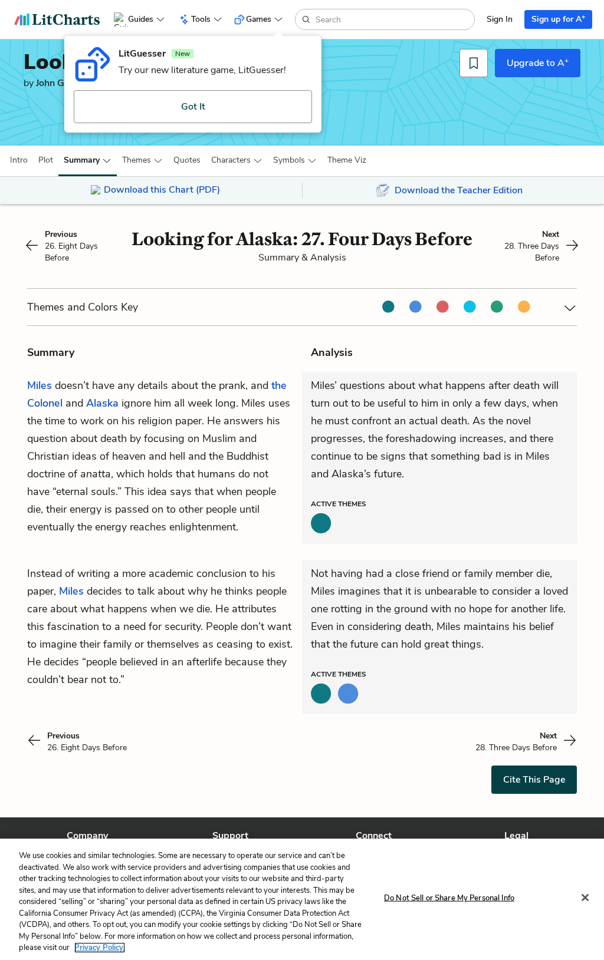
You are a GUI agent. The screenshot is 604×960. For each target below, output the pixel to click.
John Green (59, 83)
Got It (193, 106)
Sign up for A (558, 18)
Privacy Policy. (99, 947)
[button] (19, 160)
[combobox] (393, 19)
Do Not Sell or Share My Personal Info (449, 898)
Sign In (500, 19)
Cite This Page (534, 779)
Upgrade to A (538, 62)
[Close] (585, 897)
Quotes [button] (187, 160)
